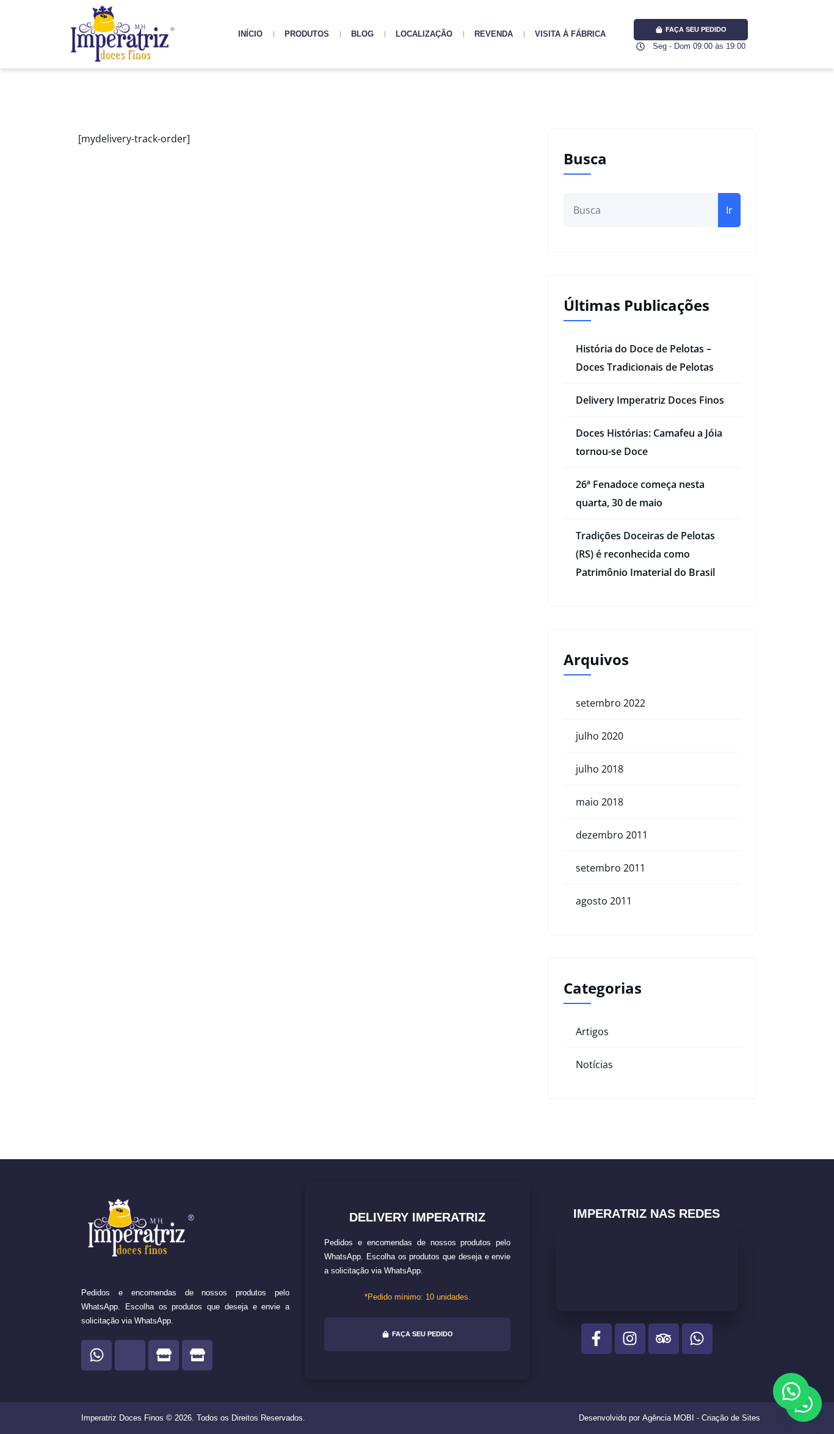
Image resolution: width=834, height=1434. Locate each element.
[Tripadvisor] (663, 1338)
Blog (362, 33)
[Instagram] (630, 1338)
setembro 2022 (610, 703)
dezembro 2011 (612, 835)
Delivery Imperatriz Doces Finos (650, 400)
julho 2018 (599, 769)
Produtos (307, 33)
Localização (424, 33)
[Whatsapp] (96, 1355)
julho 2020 (599, 736)
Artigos (592, 1031)
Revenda (493, 33)
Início (250, 33)
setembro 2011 (610, 868)
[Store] (163, 1355)
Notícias (594, 1064)
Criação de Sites (731, 1417)
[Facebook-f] (596, 1338)
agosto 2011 (604, 901)
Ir (729, 210)
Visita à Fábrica (570, 33)
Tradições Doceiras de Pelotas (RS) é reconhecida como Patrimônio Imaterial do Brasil (645, 554)
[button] (791, 1391)
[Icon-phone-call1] (130, 1355)
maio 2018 (599, 802)
